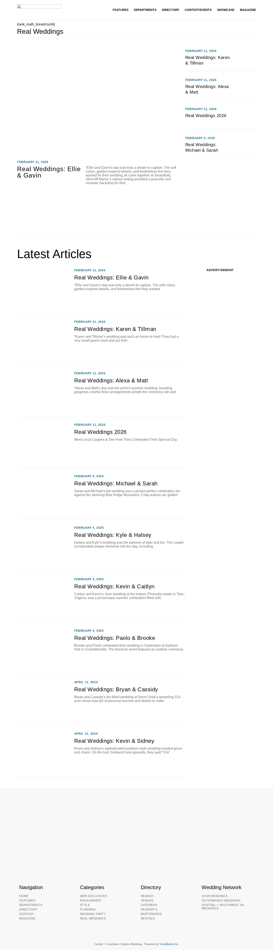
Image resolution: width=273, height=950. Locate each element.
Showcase (225, 10)
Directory (170, 10)
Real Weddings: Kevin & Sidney (114, 741)
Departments (145, 10)
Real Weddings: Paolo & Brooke (114, 638)
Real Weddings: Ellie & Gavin (49, 172)
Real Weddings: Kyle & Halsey (112, 535)
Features (120, 10)
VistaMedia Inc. (169, 944)
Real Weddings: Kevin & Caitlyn (114, 586)
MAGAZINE (248, 10)
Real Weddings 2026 (206, 115)
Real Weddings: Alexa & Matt (111, 380)
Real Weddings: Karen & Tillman (115, 329)
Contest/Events (198, 10)
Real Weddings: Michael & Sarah (116, 483)
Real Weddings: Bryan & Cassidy (116, 689)
